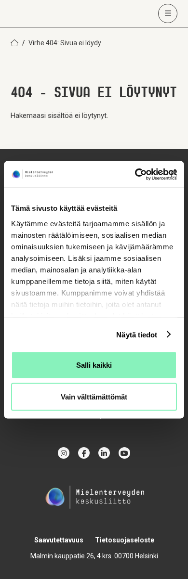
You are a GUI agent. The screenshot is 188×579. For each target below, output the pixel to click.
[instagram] (63, 453)
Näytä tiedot (136, 334)
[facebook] (84, 453)
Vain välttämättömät (94, 396)
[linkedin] (104, 453)
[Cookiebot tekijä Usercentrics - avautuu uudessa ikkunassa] (135, 174)
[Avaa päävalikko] (167, 13)
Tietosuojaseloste (124, 540)
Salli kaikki (94, 365)
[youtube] (124, 453)
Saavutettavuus (58, 540)
